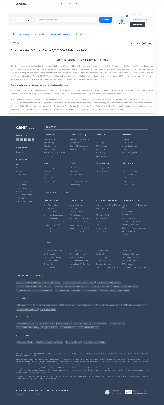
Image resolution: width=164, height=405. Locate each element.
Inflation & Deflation (130, 215)
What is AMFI (101, 228)
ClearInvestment (51, 146)
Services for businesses (79, 181)
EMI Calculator (49, 254)
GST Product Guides (24, 195)
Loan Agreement (128, 218)
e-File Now (137, 24)
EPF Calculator (128, 264)
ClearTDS (125, 149)
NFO (97, 225)
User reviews (21, 178)
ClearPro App (49, 181)
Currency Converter (104, 264)
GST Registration (51, 205)
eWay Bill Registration (130, 153)
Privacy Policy (21, 394)
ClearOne (74, 171)
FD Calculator (101, 257)
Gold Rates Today (103, 261)
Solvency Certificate (130, 225)
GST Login (100, 143)
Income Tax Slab (76, 205)
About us (19, 164)
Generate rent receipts (79, 261)
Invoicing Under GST (52, 225)
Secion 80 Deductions (79, 146)
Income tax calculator (53, 251)
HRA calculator (102, 251)
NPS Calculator (76, 267)
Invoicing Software (77, 178)
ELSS (98, 212)
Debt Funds (100, 222)
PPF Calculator (76, 251)
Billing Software (76, 174)
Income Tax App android (79, 139)
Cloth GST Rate (128, 181)
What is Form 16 (76, 212)
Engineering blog (23, 181)
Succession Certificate (131, 221)
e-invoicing (100, 153)
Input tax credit (102, 156)
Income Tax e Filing (51, 139)
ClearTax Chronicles (24, 191)
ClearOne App (76, 185)
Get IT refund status (130, 257)
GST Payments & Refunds (54, 222)
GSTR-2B (47, 228)
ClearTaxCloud (50, 178)
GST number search (78, 254)
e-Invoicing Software (130, 146)
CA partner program (52, 168)
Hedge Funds (101, 218)
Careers (19, 171)
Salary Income (75, 215)
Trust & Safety (21, 198)
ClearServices (49, 149)
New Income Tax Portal (79, 222)
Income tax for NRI (77, 149)
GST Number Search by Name (134, 267)
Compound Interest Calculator (108, 267)
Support (19, 152)
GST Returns (49, 208)
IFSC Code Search (77, 257)
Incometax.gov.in (76, 225)
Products (64, 4)
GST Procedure (50, 212)
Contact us (20, 168)
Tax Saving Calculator (130, 254)
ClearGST (126, 139)
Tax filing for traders (103, 171)
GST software (101, 146)
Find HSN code (128, 251)
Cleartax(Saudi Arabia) (25, 201)
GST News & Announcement (55, 215)
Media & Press (21, 174)
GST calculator (50, 267)
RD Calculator (101, 254)
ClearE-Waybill (128, 143)
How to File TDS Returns (79, 218)
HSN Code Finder (128, 168)
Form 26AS (74, 208)
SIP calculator (49, 264)
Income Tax (74, 143)
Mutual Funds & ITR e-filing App (56, 153)
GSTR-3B (47, 232)
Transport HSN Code (130, 174)
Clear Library (21, 185)
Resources (80, 4)
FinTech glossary (22, 188)
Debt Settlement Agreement (133, 228)
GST (97, 139)
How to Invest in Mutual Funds (108, 205)
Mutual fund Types (103, 208)
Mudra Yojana (127, 211)
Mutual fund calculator (53, 257)
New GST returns (102, 149)
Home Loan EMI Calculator (80, 264)
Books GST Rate (128, 185)
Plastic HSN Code (129, 178)
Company (97, 4)
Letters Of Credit (129, 235)
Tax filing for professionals (106, 168)
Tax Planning (49, 143)
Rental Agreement (129, 231)
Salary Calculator (129, 261)
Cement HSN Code (129, 171)
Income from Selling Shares (81, 228)
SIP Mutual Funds (102, 215)
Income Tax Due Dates (79, 232)
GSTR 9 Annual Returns (53, 218)
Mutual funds (49, 156)
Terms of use (35, 394)
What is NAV (101, 232)
